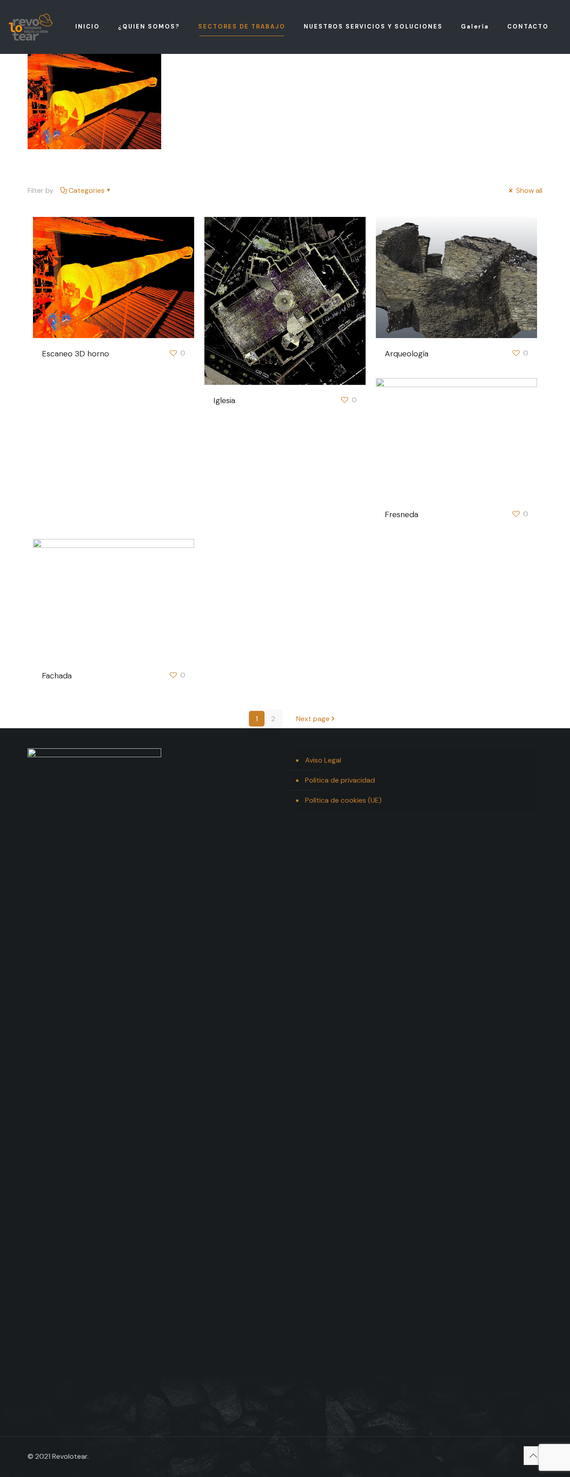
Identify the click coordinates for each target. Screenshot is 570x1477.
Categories (87, 190)
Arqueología (406, 353)
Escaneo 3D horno (75, 353)
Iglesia (224, 400)
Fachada (57, 675)
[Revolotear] (31, 26)
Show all (528, 190)
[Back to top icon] (533, 1455)
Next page (313, 718)
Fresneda (401, 514)
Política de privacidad (340, 780)
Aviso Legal (323, 760)
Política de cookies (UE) (343, 800)
